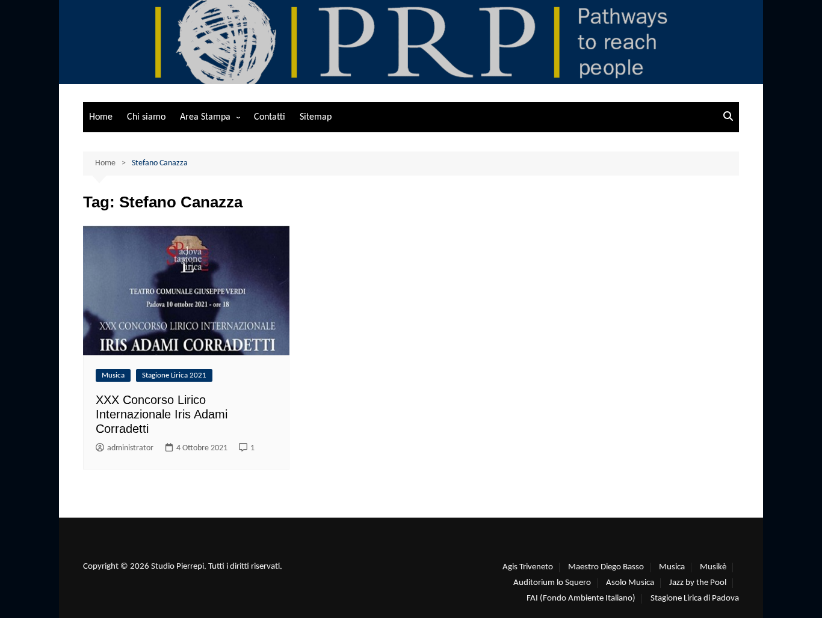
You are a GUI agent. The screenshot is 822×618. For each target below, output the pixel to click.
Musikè (713, 567)
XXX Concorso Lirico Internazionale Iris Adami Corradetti (161, 414)
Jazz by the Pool (697, 582)
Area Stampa (205, 117)
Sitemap (316, 117)
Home (101, 117)
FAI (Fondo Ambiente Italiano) (581, 598)
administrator (130, 448)
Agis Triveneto (527, 567)
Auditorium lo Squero (552, 582)
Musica (113, 375)
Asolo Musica (630, 582)
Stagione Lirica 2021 (174, 375)
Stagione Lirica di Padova (694, 598)
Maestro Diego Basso (606, 567)
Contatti (269, 117)
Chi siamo (146, 117)
